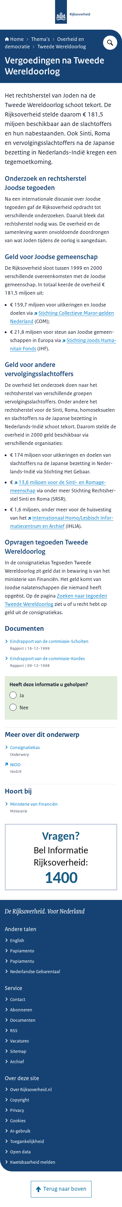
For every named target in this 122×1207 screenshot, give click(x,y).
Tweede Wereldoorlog (61, 46)
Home (17, 39)
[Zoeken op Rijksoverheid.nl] (110, 43)
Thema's (40, 39)
